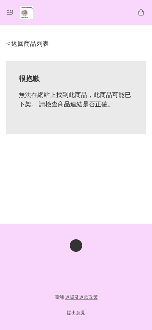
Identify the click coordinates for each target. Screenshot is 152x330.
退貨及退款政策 (81, 297)
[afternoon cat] (26, 12)
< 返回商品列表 (27, 43)
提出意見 (76, 313)
